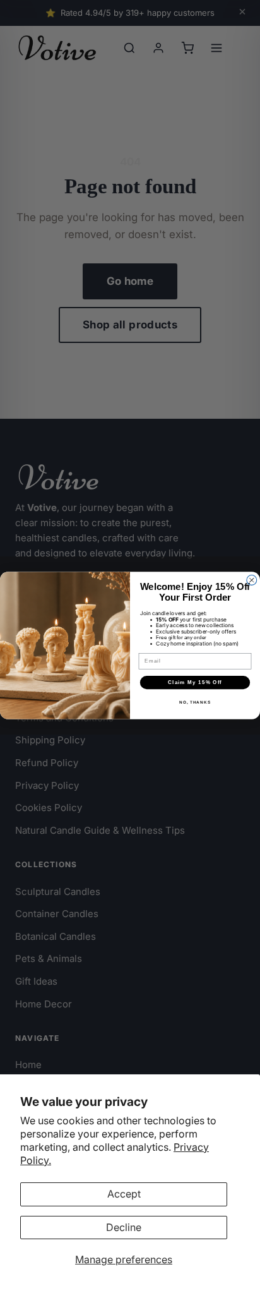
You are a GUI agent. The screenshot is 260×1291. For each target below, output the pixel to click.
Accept (124, 1193)
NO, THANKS (195, 702)
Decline (123, 1227)
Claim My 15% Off (195, 682)
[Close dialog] (252, 580)
